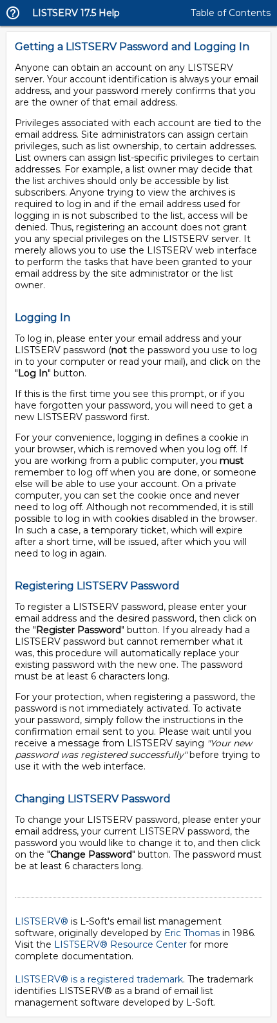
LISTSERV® (41, 921)
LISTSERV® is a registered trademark (99, 979)
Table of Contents (231, 13)
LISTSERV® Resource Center (120, 944)
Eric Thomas (192, 933)
